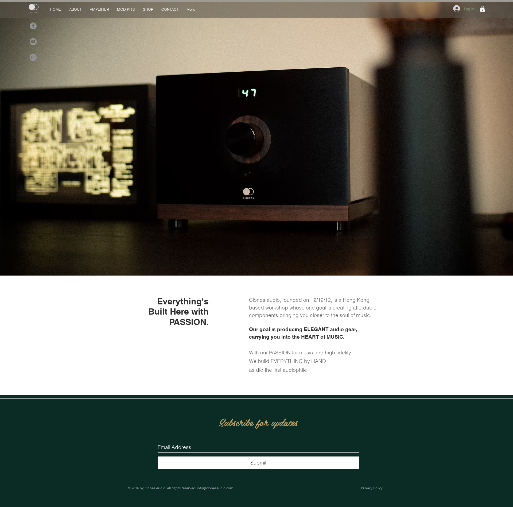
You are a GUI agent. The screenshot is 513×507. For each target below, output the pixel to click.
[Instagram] (33, 57)
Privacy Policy (372, 488)
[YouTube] (33, 41)
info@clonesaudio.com (215, 488)
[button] (482, 9)
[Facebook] (33, 25)
